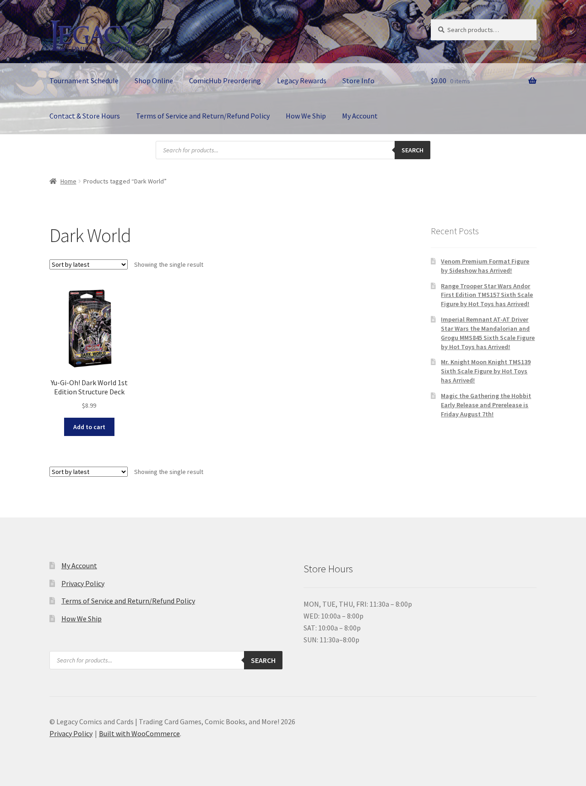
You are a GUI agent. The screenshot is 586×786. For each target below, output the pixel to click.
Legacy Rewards (301, 80)
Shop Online (154, 80)
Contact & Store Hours (84, 115)
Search (412, 150)
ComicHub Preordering (225, 80)
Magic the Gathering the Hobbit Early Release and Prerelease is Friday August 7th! (486, 405)
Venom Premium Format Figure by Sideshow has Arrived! (485, 266)
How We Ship (306, 115)
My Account (360, 115)
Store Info (358, 80)
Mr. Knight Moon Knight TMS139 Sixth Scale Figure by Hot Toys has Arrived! (486, 371)
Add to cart (89, 427)
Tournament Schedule (84, 80)
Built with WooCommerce (139, 733)
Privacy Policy (82, 583)
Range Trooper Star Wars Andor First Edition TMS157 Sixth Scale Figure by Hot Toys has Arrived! (487, 295)
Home (68, 181)
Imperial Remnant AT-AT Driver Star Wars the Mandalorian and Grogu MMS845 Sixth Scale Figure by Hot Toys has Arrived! (488, 332)
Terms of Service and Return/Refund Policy (203, 115)
